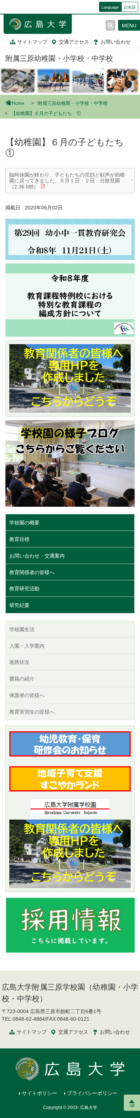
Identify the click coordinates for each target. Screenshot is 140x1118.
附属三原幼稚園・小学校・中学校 (59, 58)
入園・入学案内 (27, 646)
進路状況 (19, 662)
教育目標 (19, 539)
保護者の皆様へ (27, 695)
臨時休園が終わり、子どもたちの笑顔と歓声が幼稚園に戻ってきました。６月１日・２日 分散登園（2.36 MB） (67, 181)
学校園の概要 (24, 522)
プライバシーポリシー (92, 1093)
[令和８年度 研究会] (70, 239)
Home (18, 103)
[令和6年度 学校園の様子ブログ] (70, 463)
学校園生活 (21, 629)
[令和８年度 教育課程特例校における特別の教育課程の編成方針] (70, 299)
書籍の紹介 (21, 679)
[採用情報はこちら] (70, 924)
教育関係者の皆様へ (32, 572)
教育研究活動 (24, 588)
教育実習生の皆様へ (32, 712)
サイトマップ (32, 42)
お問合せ (116, 42)
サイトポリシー (39, 1093)
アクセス (74, 42)
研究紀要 (19, 605)
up (132, 1105)
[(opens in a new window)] (70, 378)
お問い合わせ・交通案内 (37, 556)
